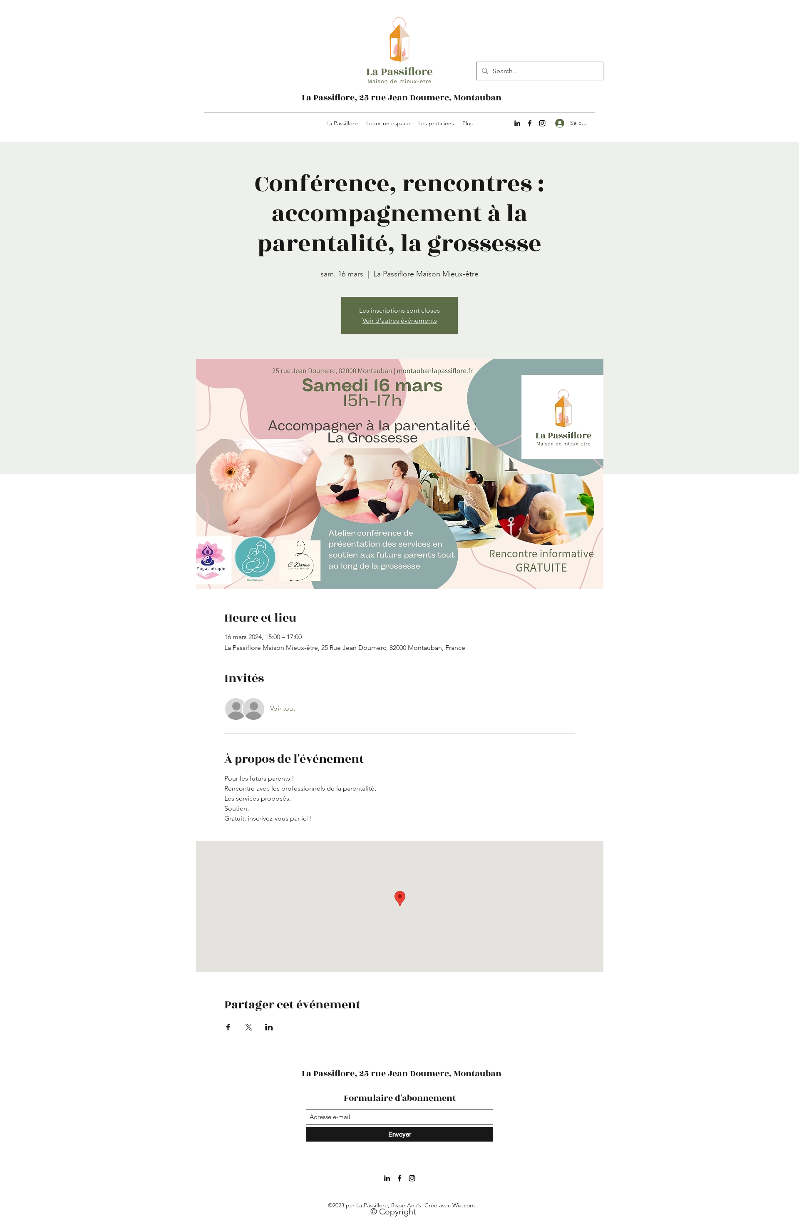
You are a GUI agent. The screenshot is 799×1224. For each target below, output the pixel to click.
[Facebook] (530, 123)
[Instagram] (542, 123)
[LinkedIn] (517, 123)
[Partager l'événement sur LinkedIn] (269, 1027)
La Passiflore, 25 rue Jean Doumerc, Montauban (401, 97)
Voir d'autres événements (399, 320)
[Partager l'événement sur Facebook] (228, 1027)
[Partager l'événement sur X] (249, 1027)
